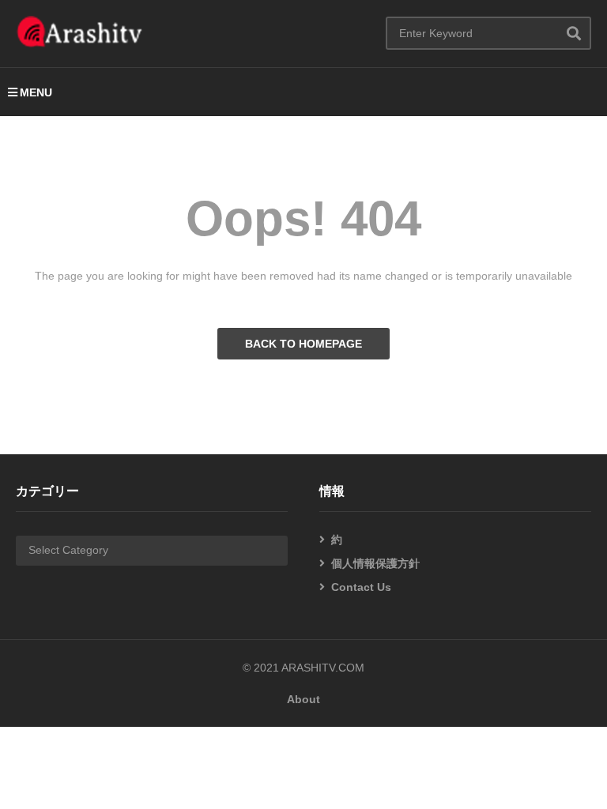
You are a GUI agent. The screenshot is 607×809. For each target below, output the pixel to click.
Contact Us (361, 587)
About (303, 699)
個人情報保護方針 (375, 563)
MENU (36, 92)
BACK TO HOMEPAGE (303, 343)
